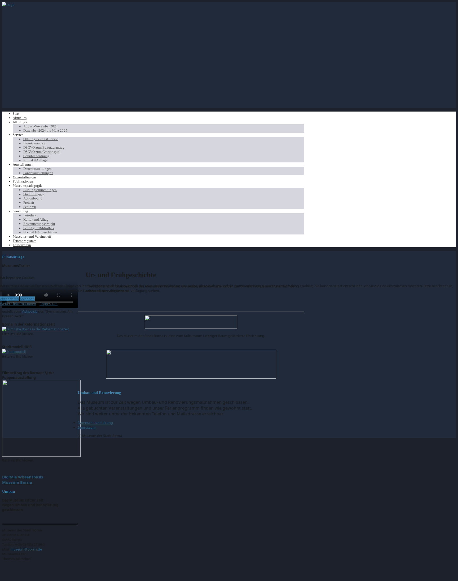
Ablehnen (27, 298)
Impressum (48, 303)
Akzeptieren (9, 298)
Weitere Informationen (18, 303)
